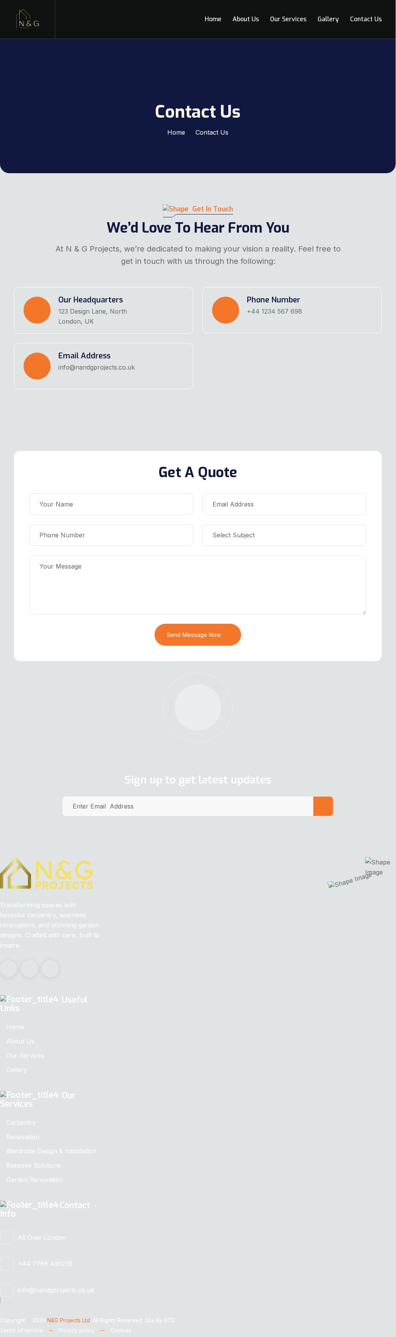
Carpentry (21, 1122)
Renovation (22, 1137)
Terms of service (21, 1330)
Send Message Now (194, 634)
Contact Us (366, 19)
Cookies (120, 1330)
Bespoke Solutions (33, 1165)
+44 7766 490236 (45, 1264)
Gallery (328, 19)
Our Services (288, 19)
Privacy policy (77, 1330)
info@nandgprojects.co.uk (56, 1290)
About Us (246, 19)
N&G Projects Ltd (68, 1320)
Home (213, 19)
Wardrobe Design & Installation (51, 1151)
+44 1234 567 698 (274, 311)
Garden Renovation (34, 1179)
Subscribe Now (323, 806)
